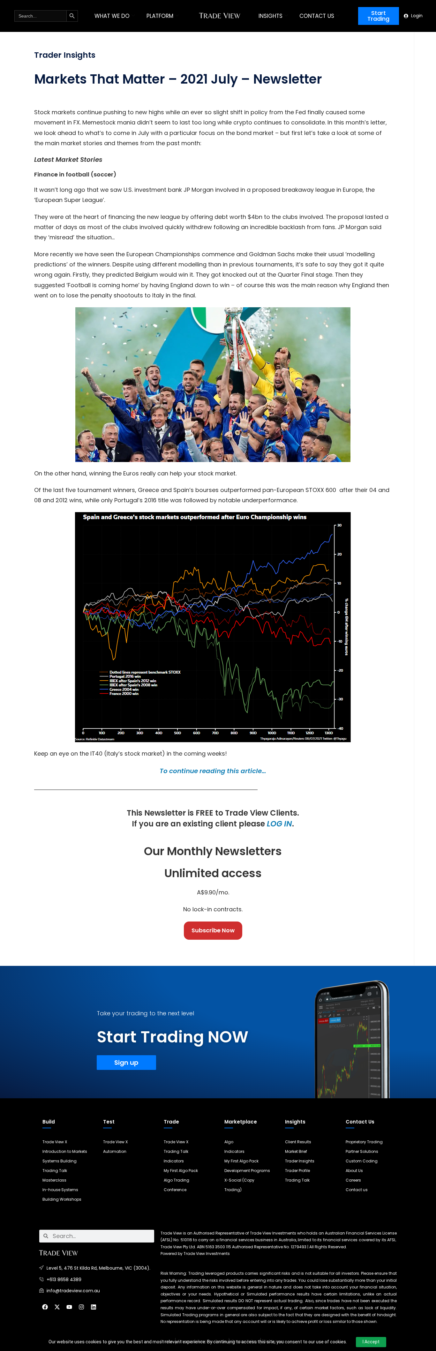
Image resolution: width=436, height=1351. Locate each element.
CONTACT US (316, 16)
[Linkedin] (93, 1307)
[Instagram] (81, 1307)
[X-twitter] (57, 1307)
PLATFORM (160, 16)
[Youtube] (69, 1307)
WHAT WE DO (112, 16)
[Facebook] (45, 1307)
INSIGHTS (270, 16)
